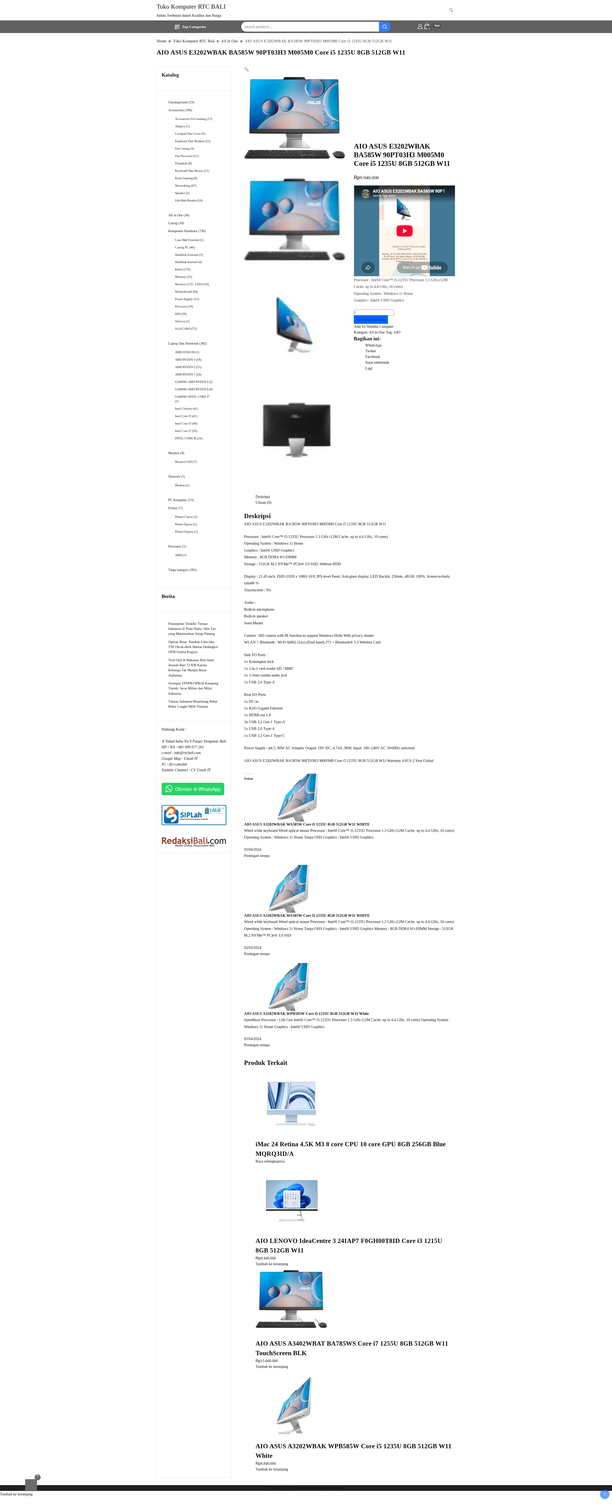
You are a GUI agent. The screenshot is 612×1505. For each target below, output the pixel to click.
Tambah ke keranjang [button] (272, 1264)
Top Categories (194, 27)
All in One (377, 332)
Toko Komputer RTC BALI (191, 6)
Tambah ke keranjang (371, 319)
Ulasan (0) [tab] (263, 502)
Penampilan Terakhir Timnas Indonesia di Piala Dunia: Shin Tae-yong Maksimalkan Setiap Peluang (192, 629)
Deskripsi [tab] (263, 497)
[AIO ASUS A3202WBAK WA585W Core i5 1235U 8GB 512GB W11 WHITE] (295, 797)
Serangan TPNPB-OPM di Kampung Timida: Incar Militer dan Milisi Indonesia (193, 688)
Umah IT (191, 758)
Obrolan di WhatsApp (197, 788)
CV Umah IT (201, 770)
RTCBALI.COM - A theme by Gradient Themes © (306, 1488)
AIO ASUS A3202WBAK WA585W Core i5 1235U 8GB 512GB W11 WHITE (307, 824)
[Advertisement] (404, 106)
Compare (386, 326)
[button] (246, 69)
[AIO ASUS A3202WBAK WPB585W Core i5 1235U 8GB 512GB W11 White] (286, 987)
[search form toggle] (451, 10)
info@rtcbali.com (187, 753)
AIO (396, 332)
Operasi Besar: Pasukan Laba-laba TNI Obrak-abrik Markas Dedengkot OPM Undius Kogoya (193, 647)
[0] (31, 1485)
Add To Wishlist (366, 326)
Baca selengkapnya (270, 1161)
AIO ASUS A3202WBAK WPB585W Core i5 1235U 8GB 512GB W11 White (306, 1014)
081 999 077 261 (191, 747)
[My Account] (420, 25)
